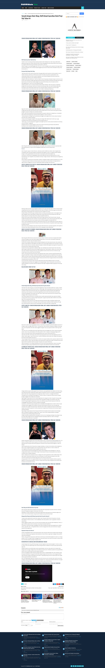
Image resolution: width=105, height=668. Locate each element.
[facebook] (73, 666)
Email (36, 621)
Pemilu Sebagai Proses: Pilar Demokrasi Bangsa (36, 601)
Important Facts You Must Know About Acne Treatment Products (74, 40)
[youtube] (81, 666)
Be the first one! (36, 610)
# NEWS (25, 584)
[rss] (77, 666)
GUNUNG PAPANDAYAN (70, 65)
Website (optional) (52, 621)
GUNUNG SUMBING (77, 67)
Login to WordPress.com (40, 620)
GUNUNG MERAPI (69, 63)
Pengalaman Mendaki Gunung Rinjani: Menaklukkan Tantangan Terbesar (72, 55)
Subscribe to (23, 625)
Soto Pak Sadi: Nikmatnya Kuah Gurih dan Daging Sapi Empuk (74, 48)
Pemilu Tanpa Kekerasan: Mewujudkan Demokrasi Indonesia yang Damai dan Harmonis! (57, 601)
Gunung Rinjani (75, 69)
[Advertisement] (42, 28)
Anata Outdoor (51, 7)
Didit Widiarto (38, 666)
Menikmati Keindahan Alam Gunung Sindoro (51, 634)
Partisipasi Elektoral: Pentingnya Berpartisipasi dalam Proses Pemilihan (25, 601)
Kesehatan (30, 7)
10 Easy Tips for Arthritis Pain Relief (72, 42)
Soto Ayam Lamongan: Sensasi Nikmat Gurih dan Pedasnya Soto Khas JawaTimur (74, 58)
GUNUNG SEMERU (78, 65)
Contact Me (44, 7)
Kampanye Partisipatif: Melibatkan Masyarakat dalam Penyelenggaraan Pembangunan (48, 601)
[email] (79, 666)
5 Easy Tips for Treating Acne (71, 45)
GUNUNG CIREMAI (74, 61)
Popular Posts (79, 37)
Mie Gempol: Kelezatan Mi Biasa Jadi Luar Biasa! (74, 52)
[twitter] (71, 666)
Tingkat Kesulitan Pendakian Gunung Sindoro (52, 647)
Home (23, 7)
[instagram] (75, 666)
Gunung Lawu (68, 69)
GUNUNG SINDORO (69, 67)
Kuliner (73, 71)
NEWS (26, 7)
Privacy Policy (37, 7)
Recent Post (70, 37)
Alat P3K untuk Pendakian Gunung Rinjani (72, 653)
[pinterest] (83, 666)
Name (22, 621)
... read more (37, 637)
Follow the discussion (63, 607)
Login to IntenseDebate (33, 620)
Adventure (68, 61)
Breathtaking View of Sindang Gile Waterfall (73, 50)
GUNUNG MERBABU (76, 63)
